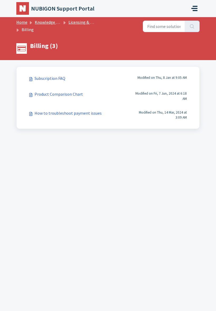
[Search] (192, 26)
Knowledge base (49, 22)
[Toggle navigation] (194, 8)
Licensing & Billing (85, 22)
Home (21, 22)
